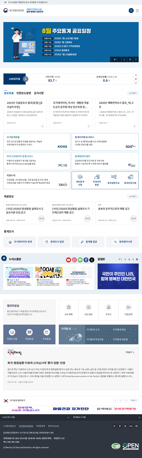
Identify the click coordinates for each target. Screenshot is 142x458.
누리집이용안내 (9, 426)
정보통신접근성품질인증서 (116, 446)
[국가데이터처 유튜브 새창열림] (68, 259)
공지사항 (39, 93)
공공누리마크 (131, 446)
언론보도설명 (23, 93)
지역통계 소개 (93, 330)
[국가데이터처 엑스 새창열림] (91, 259)
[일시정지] (130, 59)
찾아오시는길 (53, 426)
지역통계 (66, 329)
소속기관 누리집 (7, 417)
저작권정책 (40, 426)
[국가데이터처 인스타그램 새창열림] (74, 259)
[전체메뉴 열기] (136, 10)
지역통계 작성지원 (95, 339)
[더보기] (137, 259)
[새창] (19, 277)
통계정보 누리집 (78, 417)
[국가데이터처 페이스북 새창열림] (85, 259)
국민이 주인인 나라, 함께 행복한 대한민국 (35, 10)
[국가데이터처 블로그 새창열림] (80, 259)
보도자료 (9, 93)
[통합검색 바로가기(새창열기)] (131, 10)
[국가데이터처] (13, 10)
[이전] (124, 59)
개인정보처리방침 (26, 426)
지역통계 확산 (119, 330)
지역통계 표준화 (120, 339)
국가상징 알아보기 (14, 401)
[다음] (136, 59)
